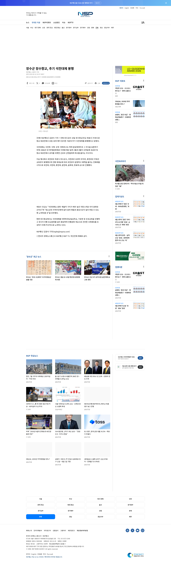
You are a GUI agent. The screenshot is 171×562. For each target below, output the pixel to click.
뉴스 (27, 22)
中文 (137, 8)
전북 (40, 517)
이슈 (63, 22)
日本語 (132, 8)
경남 (70, 517)
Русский (142, 8)
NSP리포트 (47, 22)
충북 (130, 511)
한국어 (121, 8)
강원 (100, 511)
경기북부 (70, 511)
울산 (100, 505)
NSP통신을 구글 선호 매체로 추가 (81, 3)
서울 (40, 499)
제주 (130, 517)
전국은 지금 (36, 22)
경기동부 (130, 505)
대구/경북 (100, 499)
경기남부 (40, 511)
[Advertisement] (155, 88)
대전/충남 (70, 505)
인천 (130, 499)
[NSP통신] (85, 14)
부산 (70, 499)
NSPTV (70, 22)
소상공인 (56, 22)
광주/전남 (41, 505)
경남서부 (100, 517)
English (127, 8)
